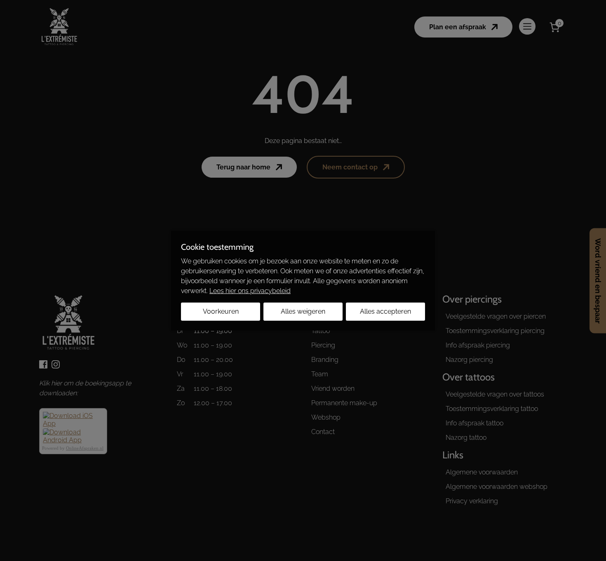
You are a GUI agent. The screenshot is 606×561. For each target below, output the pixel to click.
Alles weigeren (303, 311)
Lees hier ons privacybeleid (250, 291)
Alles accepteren (385, 311)
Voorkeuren (221, 311)
